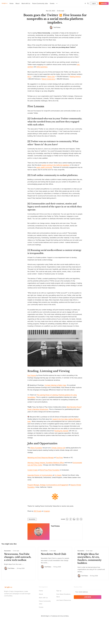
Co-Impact (58, 475)
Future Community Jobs (40, 3)
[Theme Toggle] (85, 3)
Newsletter (32, 519)
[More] (56, 3)
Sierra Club (51, 76)
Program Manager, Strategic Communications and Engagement (48, 485)
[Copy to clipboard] (81, 519)
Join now (87, 597)
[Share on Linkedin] (74, 519)
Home (11, 3)
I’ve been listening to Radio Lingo (55, 385)
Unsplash (47, 511)
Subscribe (104, 3)
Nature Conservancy (48, 79)
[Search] (88, 3)
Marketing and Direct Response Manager (41, 457)
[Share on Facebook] (70, 519)
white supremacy (41, 67)
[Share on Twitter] (67, 519)
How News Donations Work (63, 595)
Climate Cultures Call (58, 448)
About (17, 3)
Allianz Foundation (36, 448)
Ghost (62, 616)
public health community (44, 167)
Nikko (67, 616)
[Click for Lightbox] (55, 348)
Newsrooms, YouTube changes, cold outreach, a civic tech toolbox (17, 557)
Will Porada (37, 511)
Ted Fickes (55, 526)
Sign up (58, 591)
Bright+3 (48, 616)
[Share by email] (77, 519)
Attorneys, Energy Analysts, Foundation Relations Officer (46, 462)
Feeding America (75, 76)
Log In (94, 3)
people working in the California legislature (55, 165)
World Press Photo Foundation (50, 470)
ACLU (29, 76)
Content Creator (33, 470)
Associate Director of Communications (40, 475)
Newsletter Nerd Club (53, 554)
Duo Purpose (32, 375)
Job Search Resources (63, 600)
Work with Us (25, 3)
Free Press (59, 457)
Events (52, 3)
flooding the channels (61, 431)
